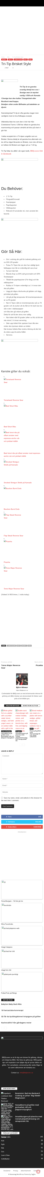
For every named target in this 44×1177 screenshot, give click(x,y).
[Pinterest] (14, 73)
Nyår (3, 1144)
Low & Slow (18, 59)
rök (29, 645)
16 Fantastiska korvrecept (12, 1010)
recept (24, 645)
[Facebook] (3, 73)
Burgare (18, 731)
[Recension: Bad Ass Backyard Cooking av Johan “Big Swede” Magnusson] (7, 1103)
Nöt (25, 59)
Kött (8, 57)
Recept (4, 59)
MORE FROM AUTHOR (30, 706)
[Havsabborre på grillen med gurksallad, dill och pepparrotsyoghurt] (7, 720)
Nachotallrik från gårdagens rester (16, 1023)
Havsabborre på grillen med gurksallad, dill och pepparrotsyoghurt (7, 735)
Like (39, 817)
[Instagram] (19, 1077)
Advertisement (26, 1171)
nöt (18, 645)
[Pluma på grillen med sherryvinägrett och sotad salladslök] (36, 719)
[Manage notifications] (38, 1172)
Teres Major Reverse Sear (14, 589)
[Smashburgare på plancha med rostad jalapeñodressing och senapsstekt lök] (22, 720)
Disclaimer (7, 1171)
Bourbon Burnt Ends (11, 509)
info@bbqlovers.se (26, 1073)
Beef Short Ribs (10, 427)
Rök (30, 59)
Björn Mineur (22, 687)
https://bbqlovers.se (22, 690)
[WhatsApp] (20, 73)
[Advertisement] (22, 30)
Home (3, 57)
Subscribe (37, 827)
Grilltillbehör (5, 1159)
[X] (9, 73)
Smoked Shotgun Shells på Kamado (18, 483)
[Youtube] (29, 1077)
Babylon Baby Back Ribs (11, 1004)
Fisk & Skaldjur (6, 731)
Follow (38, 822)
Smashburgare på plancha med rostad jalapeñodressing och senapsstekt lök (22, 737)
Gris (31, 729)
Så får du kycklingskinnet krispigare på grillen (21, 1016)
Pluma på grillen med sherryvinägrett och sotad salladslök (35, 734)
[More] (26, 73)
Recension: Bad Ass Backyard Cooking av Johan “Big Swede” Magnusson (28, 1095)
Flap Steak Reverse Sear (13, 536)
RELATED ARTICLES (12, 706)
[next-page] (23, 744)
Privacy (15, 1171)
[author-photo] (22, 679)
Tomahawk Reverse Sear (13, 400)
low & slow (11, 645)
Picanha (7, 562)
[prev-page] (20, 744)
